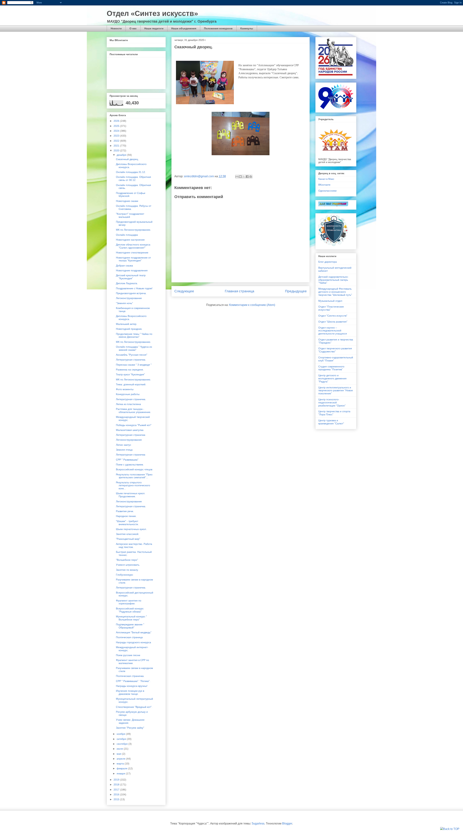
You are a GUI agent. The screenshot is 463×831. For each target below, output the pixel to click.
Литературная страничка (130, 434)
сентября (122, 743)
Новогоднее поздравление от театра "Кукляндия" (133, 259)
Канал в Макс (326, 178)
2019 (117, 779)
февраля (122, 768)
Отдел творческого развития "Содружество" (335, 350)
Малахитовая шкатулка (129, 430)
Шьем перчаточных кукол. (131, 529)
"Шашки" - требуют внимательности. (127, 523)
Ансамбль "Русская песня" (131, 354)
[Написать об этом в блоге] (240, 176)
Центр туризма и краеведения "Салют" (331, 422)
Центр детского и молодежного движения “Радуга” (332, 378)
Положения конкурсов (218, 28)
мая (119, 753)
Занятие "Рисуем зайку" (130, 727)
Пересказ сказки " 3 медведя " (134, 364)
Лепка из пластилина (128, 404)
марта (121, 763)
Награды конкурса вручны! (131, 685)
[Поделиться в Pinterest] (250, 176)
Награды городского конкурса (133, 642)
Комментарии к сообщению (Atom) (252, 304)
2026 (117, 120)
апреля (121, 758)
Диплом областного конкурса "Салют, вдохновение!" (133, 246)
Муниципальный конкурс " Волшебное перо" (131, 618)
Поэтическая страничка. (130, 676)
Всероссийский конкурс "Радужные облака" (130, 610)
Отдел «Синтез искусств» (152, 13)
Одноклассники (327, 190)
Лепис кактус (123, 444)
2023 (117, 135)
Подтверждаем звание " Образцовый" (130, 626)
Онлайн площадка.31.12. (131, 172)
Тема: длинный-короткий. (131, 384)
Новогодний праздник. (129, 328)
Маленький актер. (126, 324)
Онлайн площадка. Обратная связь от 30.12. (133, 178)
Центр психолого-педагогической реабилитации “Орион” (332, 402)
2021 (117, 145)
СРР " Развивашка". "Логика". (133, 681)
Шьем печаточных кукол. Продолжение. (130, 495)
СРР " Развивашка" (127, 459)
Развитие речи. (125, 511)
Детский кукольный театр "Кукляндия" (131, 277)
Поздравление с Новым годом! (134, 288)
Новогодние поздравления (132, 270)
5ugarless (258, 823)
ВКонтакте (324, 184)
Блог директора (327, 261)
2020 (117, 150)
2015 (117, 799)
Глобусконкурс (124, 574)
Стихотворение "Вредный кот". (134, 706)
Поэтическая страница (129, 637)
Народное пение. (126, 516)
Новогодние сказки (127, 201)
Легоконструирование (129, 298)
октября (122, 738)
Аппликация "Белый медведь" (133, 632)
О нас (133, 28)
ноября (121, 733)
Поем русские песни (128, 655)
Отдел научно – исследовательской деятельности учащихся (332, 330)
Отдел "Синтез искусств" (332, 315)
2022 (117, 140)
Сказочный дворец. (127, 159)
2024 (117, 130)
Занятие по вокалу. (127, 569)
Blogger (287, 823)
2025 (117, 125)
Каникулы (246, 28)
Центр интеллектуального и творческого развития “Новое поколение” (335, 390)
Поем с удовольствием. (130, 464)
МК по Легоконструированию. (133, 229)
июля (120, 748)
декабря (122, 154)
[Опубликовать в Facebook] (247, 176)
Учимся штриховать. (128, 564)
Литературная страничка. (131, 359)
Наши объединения (183, 28)
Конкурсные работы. (128, 394)
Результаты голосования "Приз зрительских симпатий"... (134, 476)
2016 (117, 794)
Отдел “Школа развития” (332, 321)
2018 (117, 784)
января (121, 773)
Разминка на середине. (130, 369)
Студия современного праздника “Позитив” (331, 368)
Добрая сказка (124, 265)
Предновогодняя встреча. (131, 293)
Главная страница (239, 291)
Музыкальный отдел (330, 300)
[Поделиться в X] (244, 176)
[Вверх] (449, 829)
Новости (116, 28)
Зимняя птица (124, 449)
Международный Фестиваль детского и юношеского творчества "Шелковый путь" (335, 291)
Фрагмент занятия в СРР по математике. (132, 662)
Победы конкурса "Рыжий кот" (133, 425)
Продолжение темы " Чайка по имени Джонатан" (134, 335)
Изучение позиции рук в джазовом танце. (130, 692)
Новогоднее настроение (130, 239)
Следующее (184, 291)
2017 (117, 789)
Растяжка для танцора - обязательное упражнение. (133, 411)
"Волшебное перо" (127, 559)
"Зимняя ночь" (124, 303)
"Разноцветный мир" (128, 538)
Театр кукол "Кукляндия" (130, 374)
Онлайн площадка (127, 234)
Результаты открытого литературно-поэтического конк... (133, 485)
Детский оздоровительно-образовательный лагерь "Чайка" (333, 279)
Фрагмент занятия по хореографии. (128, 602)
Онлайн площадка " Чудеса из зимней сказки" (134, 348)
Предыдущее (296, 291)
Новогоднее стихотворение (132, 252)
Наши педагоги (153, 28)
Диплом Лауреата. (127, 283)
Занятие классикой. (127, 534)
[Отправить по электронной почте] (237, 176)
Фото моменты (124, 389)
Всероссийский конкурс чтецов (134, 469)
